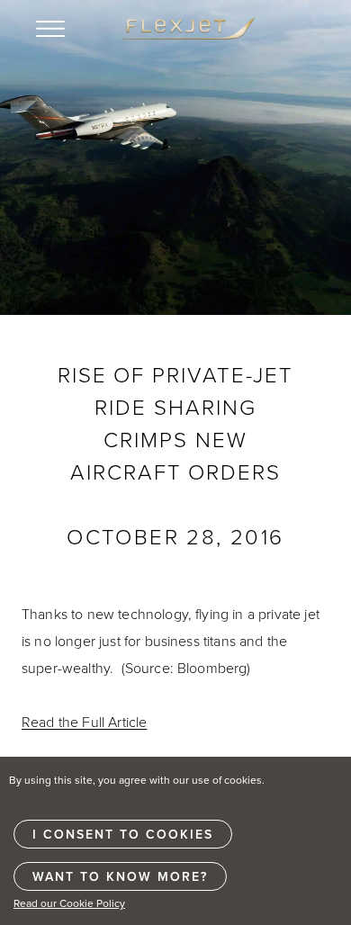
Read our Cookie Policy (69, 903)
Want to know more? (120, 876)
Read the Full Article (84, 722)
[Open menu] (50, 29)
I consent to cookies (122, 834)
